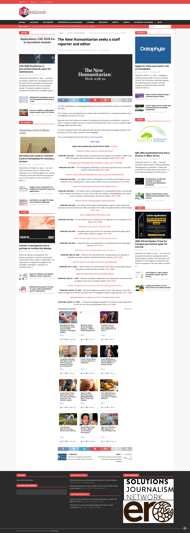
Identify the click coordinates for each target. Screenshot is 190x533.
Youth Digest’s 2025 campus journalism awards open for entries (157, 275)
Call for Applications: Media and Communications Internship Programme (158, 108)
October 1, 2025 (142, 250)
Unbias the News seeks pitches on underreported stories (95, 238)
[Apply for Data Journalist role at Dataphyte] (153, 50)
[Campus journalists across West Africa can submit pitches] (139, 288)
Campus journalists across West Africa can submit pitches (158, 286)
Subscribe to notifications (24, 480)
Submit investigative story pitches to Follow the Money (35, 247)
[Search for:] (160, 26)
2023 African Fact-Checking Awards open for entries (95, 250)
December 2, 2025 (36, 293)
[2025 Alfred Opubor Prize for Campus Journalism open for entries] (153, 225)
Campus (126, 22)
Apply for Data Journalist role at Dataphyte (152, 67)
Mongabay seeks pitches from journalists (95, 227)
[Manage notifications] (185, 528)
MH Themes (55, 531)
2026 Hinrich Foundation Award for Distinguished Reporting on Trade (42, 99)
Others (24, 212)
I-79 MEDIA (114, 146)
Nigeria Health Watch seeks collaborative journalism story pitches (157, 196)
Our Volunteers (46, 2)
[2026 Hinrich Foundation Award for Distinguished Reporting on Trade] (23, 99)
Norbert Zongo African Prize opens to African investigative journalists (95, 285)
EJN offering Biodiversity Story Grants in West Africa (152, 154)
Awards (22, 22)
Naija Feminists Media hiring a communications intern (158, 95)
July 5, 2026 (150, 200)
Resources (103, 22)
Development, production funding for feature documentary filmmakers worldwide (156, 182)
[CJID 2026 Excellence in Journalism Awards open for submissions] (37, 50)
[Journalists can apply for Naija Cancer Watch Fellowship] (23, 202)
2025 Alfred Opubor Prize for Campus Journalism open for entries (151, 244)
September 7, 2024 (152, 290)
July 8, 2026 (34, 204)
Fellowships (48, 22)
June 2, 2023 (64, 50)
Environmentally (80, 494)
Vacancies (34, 22)
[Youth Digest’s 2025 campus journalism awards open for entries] (139, 275)
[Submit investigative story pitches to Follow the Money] (37, 229)
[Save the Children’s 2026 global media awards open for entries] (23, 112)
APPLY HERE (95, 142)
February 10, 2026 (36, 278)
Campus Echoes (79, 475)
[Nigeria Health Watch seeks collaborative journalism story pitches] (139, 196)
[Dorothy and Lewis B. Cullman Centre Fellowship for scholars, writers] (37, 139)
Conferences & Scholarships (70, 22)
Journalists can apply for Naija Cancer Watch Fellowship (42, 201)
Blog (160, 22)
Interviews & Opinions (143, 22)
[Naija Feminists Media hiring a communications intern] (139, 97)
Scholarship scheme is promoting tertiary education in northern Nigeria (93, 480)
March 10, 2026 (26, 251)
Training (90, 22)
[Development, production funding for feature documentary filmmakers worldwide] (139, 181)
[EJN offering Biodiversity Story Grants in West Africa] (153, 136)
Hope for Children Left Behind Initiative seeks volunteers (41, 275)
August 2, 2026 (35, 115)
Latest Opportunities (83, 50)
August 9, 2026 (151, 99)
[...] (54, 90)
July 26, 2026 (150, 112)
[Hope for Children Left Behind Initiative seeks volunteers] (23, 276)
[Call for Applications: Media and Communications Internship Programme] (139, 108)
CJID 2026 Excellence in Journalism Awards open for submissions (35, 69)
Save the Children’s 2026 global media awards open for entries (42, 111)
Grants (115, 22)
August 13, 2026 (35, 104)
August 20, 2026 (26, 75)
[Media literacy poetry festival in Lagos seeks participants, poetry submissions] (23, 289)
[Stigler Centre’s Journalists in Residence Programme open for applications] (23, 189)
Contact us (22, 2)
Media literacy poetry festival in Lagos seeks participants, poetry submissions (41, 289)
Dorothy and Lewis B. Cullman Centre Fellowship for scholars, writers (37, 158)
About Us (34, 2)
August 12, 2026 (26, 165)
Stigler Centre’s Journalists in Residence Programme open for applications (42, 189)
